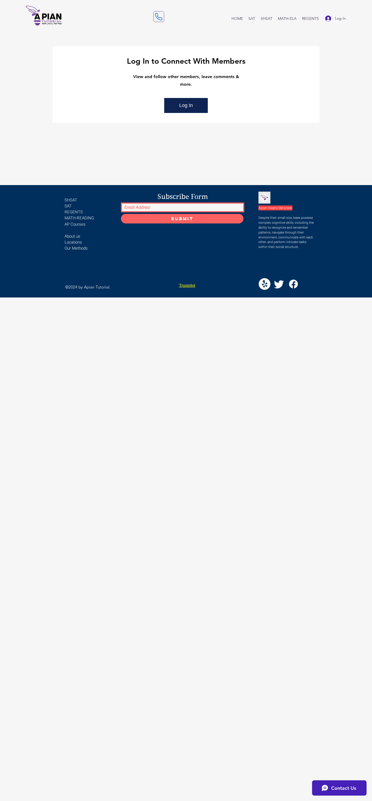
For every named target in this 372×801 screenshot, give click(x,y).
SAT (68, 206)
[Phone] (158, 16)
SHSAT (71, 200)
